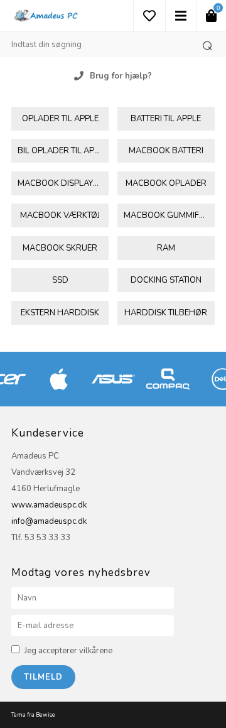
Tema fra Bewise (33, 715)
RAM (166, 248)
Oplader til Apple (60, 118)
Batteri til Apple (166, 118)
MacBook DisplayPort (63, 183)
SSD (60, 280)
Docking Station (166, 280)
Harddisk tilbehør (165, 312)
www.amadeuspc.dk (49, 505)
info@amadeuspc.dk (49, 521)
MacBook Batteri (166, 150)
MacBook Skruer (60, 248)
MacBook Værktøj (60, 215)
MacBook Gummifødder (169, 215)
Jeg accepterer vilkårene (68, 650)
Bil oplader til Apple (63, 150)
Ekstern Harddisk (60, 312)
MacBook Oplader (166, 183)
